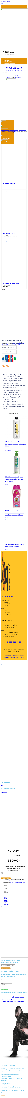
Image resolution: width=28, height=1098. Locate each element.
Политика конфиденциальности (14, 657)
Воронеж (4, 792)
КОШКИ (6, 130)
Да (2, 785)
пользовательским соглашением (17, 882)
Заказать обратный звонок (14, 70)
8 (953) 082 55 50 (14, 68)
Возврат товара (9, 627)
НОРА (2, 3)
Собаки (5, 885)
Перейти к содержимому (5, 1)
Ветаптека (6, 892)
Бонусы (7, 51)
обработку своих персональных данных (18, 880)
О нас (6, 602)
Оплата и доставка (9, 54)
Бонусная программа (12, 624)
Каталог (7, 58)
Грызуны (6, 889)
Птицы (5, 888)
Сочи (2, 6)
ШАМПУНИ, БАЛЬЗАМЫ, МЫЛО (11, 131)
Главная (2, 130)
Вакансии (8, 605)
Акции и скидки (9, 183)
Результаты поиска (5, 968)
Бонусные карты (9, 233)
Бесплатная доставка (11, 283)
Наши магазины (7, 596)
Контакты (8, 604)
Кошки (5, 887)
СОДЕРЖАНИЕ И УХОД (13, 130)
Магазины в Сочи (9, 52)
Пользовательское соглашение (14, 655)
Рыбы (5, 891)
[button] (14, 56)
